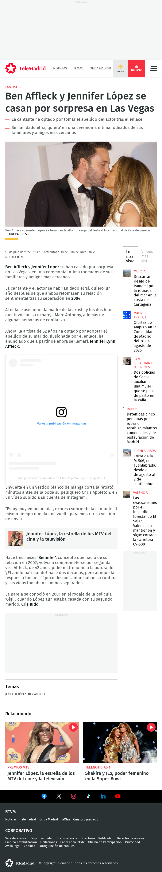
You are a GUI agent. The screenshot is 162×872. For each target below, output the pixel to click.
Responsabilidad (42, 838)
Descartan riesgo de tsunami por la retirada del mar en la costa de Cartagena (126, 273)
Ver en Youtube (118, 796)
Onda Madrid (100, 68)
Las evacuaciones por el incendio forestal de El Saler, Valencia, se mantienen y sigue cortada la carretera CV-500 (126, 494)
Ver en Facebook (44, 797)
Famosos (12, 87)
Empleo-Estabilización (21, 842)
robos (132, 409)
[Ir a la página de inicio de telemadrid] (25, 68)
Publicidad (105, 838)
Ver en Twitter (59, 797)
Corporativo (18, 831)
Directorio (88, 838)
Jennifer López (15, 694)
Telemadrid (28, 819)
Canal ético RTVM (72, 842)
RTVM (10, 812)
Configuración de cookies (56, 846)
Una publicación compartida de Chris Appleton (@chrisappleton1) (61, 478)
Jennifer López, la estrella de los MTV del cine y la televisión (15, 538)
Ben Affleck (36, 694)
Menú (153, 68)
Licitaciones (48, 842)
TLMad (78, 68)
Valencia (140, 492)
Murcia (140, 271)
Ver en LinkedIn (103, 796)
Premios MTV (18, 767)
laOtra (65, 819)
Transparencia (67, 838)
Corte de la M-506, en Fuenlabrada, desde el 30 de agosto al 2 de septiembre (126, 453)
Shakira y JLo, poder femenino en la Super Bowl (120, 742)
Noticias (60, 68)
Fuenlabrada (145, 451)
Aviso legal (12, 846)
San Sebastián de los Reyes (144, 363)
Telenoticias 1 (97, 767)
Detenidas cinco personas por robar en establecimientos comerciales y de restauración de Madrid (123, 407)
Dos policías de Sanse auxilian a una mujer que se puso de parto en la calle (126, 361)
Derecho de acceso (130, 838)
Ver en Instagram (73, 796)
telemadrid (19, 863)
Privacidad (132, 842)
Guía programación (86, 819)
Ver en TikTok (88, 797)
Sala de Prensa (15, 838)
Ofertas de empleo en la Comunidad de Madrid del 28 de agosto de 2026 (126, 315)
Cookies (29, 846)
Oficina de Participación (105, 842)
